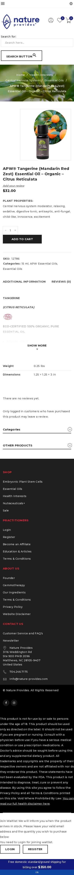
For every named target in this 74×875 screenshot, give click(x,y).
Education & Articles (17, 551)
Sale (6, 510)
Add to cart (22, 239)
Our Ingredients (14, 592)
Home (20, 75)
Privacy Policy (13, 607)
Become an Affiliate (17, 544)
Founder (9, 578)
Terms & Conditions (17, 558)
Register (9, 537)
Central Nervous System (23, 80)
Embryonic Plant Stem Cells (23, 481)
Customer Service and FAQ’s (23, 633)
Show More (36, 345)
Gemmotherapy (14, 585)
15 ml (24, 263)
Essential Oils (54, 80)
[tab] (24, 281)
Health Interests (41, 75)
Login (7, 530)
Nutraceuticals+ (14, 503)
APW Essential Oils (43, 263)
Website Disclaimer (17, 614)
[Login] (51, 22)
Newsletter (11, 640)
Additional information (24, 281)
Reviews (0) (61, 281)
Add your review (13, 185)
